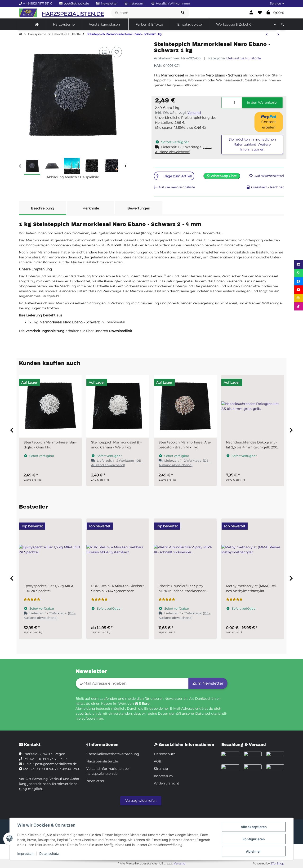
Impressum (25, 853)
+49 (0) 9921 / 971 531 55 (48, 759)
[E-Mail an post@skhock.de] (298, 264)
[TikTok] (298, 306)
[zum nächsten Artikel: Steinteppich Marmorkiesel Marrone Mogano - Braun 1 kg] (278, 34)
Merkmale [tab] (90, 208)
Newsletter (95, 781)
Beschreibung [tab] (42, 208)
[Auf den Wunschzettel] (116, 52)
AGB (157, 761)
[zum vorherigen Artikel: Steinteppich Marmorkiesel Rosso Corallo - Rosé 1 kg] (266, 34)
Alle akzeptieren (254, 827)
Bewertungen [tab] (138, 208)
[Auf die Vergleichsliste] (104, 52)
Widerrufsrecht (166, 783)
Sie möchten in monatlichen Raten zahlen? (252, 144)
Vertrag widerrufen (140, 800)
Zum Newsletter (207, 683)
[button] (275, 3)
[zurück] (20, 166)
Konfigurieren (254, 839)
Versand (194, 113)
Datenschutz (49, 853)
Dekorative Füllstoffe (243, 58)
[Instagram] (298, 298)
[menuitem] (37, 24)
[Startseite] (20, 34)
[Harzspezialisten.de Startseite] (28, 13)
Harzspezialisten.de (102, 761)
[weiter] (126, 166)
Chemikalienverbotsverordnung (112, 754)
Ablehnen (254, 851)
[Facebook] (298, 281)
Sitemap (161, 768)
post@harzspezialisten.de (56, 764)
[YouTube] (298, 289)
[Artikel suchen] (182, 13)
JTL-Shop (277, 863)
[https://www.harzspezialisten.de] (37, 24)
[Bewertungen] (32, 599)
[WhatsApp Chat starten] (298, 273)
